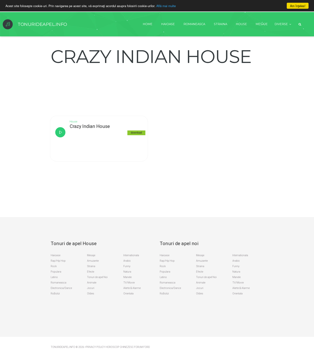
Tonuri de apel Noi (97, 277)
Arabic (127, 260)
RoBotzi (55, 293)
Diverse (281, 24)
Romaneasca (194, 24)
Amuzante (93, 260)
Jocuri (90, 288)
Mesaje (262, 24)
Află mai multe (166, 6)
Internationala (131, 255)
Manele (127, 277)
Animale (91, 282)
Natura (127, 271)
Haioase (168, 24)
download (136, 133)
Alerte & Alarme (132, 288)
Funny (126, 266)
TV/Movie (129, 282)
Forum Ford (142, 347)
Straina (220, 24)
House (241, 24)
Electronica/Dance (61, 288)
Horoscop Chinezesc (120, 347)
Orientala (128, 293)
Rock (54, 266)
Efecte (90, 271)
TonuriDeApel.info (63, 347)
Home (147, 24)
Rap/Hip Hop (58, 260)
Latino (54, 277)
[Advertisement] (78, 88)
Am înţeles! (297, 5)
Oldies (90, 293)
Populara (56, 271)
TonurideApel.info (42, 24)
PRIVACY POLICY (95, 347)
